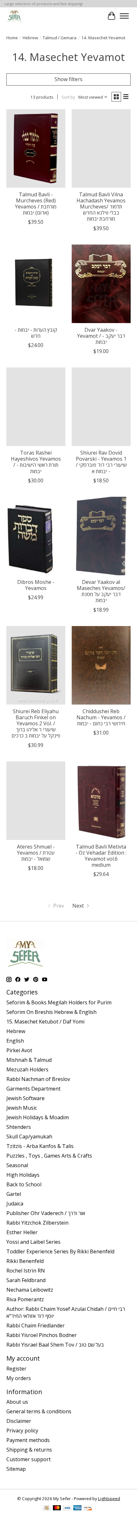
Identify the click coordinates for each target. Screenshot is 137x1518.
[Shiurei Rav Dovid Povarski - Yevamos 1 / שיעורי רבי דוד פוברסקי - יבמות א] (101, 406)
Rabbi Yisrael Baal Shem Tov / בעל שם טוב (55, 1344)
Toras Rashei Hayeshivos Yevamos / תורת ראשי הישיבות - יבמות (36, 462)
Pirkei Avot (19, 1050)
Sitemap (16, 1468)
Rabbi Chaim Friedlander (35, 1325)
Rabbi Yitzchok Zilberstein (37, 1222)
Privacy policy (22, 1430)
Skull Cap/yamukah (29, 1136)
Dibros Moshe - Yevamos (35, 585)
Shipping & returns (29, 1449)
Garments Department (33, 1088)
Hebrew (30, 38)
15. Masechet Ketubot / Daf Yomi (45, 1021)
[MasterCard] (57, 1508)
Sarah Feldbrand (26, 1280)
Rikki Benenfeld (25, 1261)
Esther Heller (22, 1232)
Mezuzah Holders (27, 1069)
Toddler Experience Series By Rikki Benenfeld (60, 1251)
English (15, 1040)
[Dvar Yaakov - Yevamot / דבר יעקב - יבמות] (101, 284)
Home (12, 38)
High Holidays (23, 1174)
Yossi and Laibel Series (33, 1241)
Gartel (13, 1193)
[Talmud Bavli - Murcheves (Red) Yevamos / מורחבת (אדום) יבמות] (35, 148)
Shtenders (18, 1126)
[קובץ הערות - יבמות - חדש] (35, 284)
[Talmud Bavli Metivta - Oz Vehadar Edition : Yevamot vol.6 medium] (101, 800)
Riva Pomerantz (25, 1299)
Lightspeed (109, 1498)
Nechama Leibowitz (29, 1289)
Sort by (68, 97)
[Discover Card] (87, 1508)
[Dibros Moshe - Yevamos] (35, 536)
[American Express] (77, 1508)
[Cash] (47, 1508)
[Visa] (67, 1508)
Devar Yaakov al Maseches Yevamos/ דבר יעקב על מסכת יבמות (101, 591)
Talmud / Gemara (59, 38)
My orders (18, 1378)
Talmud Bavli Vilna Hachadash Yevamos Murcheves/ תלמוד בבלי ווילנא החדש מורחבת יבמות (101, 207)
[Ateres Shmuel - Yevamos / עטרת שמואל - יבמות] (35, 800)
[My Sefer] (14, 15)
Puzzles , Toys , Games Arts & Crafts (49, 1155)
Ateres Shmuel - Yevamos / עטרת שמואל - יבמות (36, 852)
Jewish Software (25, 1098)
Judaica (14, 1203)
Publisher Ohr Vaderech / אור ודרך (45, 1213)
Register (16, 1368)
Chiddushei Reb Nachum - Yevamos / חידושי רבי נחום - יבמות (101, 717)
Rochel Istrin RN (25, 1270)
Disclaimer (18, 1420)
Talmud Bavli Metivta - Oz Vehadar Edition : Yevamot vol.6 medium (101, 856)
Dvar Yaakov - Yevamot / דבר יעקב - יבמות (101, 335)
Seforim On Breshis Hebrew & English (51, 1012)
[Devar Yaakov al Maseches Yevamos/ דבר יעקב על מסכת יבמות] (101, 536)
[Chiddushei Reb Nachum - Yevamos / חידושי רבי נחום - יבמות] (101, 665)
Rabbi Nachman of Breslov (38, 1079)
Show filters (68, 79)
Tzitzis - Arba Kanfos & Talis (40, 1146)
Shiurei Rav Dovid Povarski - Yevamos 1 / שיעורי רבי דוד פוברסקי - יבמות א (101, 462)
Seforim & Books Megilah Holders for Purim (59, 1002)
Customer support (28, 1459)
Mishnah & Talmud (29, 1059)
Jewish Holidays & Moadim (37, 1117)
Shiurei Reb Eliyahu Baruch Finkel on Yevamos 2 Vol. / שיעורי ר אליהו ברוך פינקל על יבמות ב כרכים (35, 723)
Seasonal (17, 1165)
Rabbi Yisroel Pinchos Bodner (41, 1335)
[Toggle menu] (124, 16)
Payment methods (28, 1440)
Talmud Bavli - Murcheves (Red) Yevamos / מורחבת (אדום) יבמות (35, 203)
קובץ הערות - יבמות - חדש (36, 332)
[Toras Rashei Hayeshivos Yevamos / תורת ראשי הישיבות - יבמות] (35, 406)
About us (17, 1401)
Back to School (23, 1184)
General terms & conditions (38, 1411)
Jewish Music (21, 1107)
